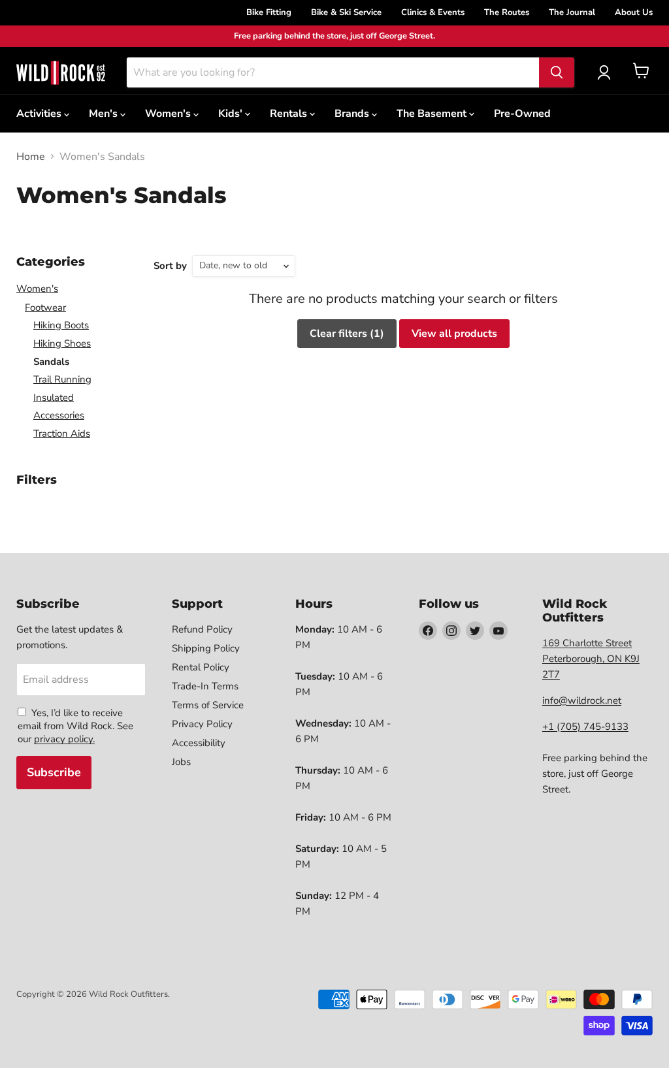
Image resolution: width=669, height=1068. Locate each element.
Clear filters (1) (347, 333)
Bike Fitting (268, 12)
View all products (454, 333)
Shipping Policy (206, 648)
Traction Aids (61, 433)
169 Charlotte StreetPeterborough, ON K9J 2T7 (591, 658)
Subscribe (54, 772)
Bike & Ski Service (346, 12)
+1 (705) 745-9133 (585, 726)
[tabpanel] (60, 72)
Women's (169, 113)
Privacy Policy (202, 723)
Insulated (53, 397)
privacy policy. (64, 739)
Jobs (181, 761)
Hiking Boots (61, 325)
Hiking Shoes (62, 343)
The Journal (572, 12)
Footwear (45, 307)
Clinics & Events (433, 12)
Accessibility (198, 742)
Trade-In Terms (205, 686)
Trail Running (62, 379)
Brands (353, 113)
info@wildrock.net (581, 700)
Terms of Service (208, 705)
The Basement (433, 113)
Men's (104, 113)
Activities (40, 113)
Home (30, 157)
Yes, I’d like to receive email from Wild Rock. (70, 719)
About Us (634, 12)
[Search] (556, 72)
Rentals (290, 113)
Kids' (231, 113)
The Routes (506, 12)
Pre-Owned (522, 113)
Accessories (58, 415)
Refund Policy (202, 629)
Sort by (170, 266)
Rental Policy (200, 667)
